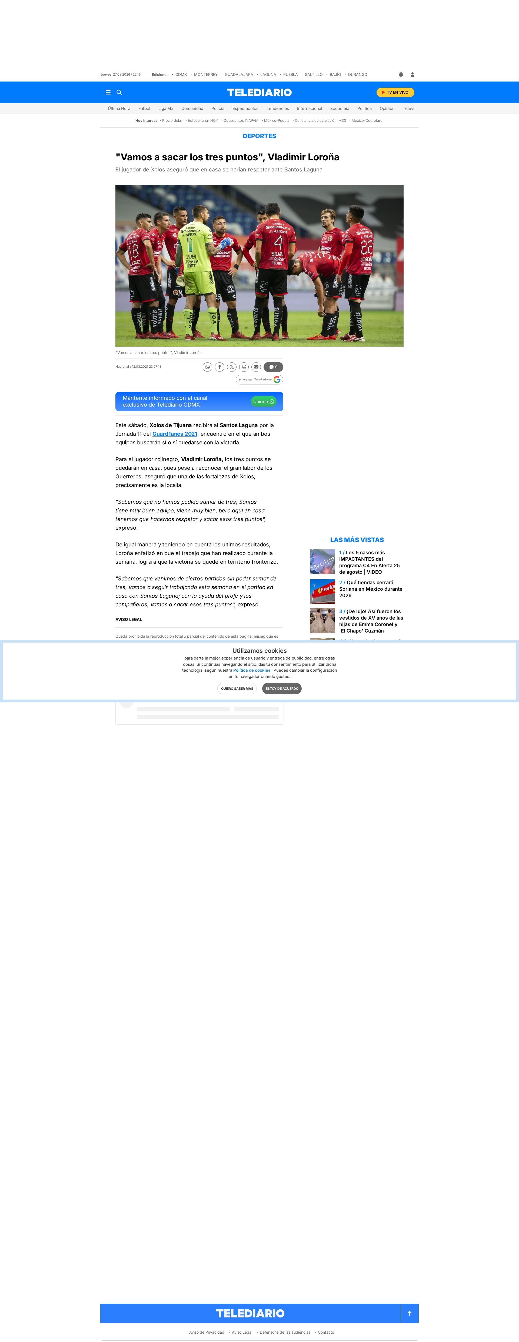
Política (364, 108)
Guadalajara (239, 74)
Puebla (290, 74)
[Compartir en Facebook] (219, 367)
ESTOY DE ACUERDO (282, 688)
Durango (357, 74)
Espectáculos (245, 108)
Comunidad (192, 108)
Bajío (335, 74)
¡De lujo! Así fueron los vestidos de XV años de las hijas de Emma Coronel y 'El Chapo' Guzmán (371, 621)
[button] (259, 379)
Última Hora (119, 108)
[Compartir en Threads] (244, 367)
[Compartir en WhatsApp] (207, 367)
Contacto (326, 1332)
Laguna (268, 74)
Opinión (387, 108)
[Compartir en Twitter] (232, 367)
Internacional (309, 108)
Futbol (144, 108)
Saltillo (314, 74)
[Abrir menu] (108, 92)
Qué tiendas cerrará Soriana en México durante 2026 (370, 589)
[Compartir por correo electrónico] (256, 367)
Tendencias (278, 108)
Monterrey (206, 74)
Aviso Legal (242, 1332)
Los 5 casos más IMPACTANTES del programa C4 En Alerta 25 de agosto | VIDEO (369, 562)
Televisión (412, 108)
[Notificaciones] (401, 74)
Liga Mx (165, 108)
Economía (339, 108)
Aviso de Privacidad (206, 1332)
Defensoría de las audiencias (285, 1332)
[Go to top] (409, 1313)
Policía (217, 108)
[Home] (259, 92)
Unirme (260, 401)
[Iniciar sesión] (412, 74)
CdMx (181, 74)
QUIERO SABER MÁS (237, 688)
